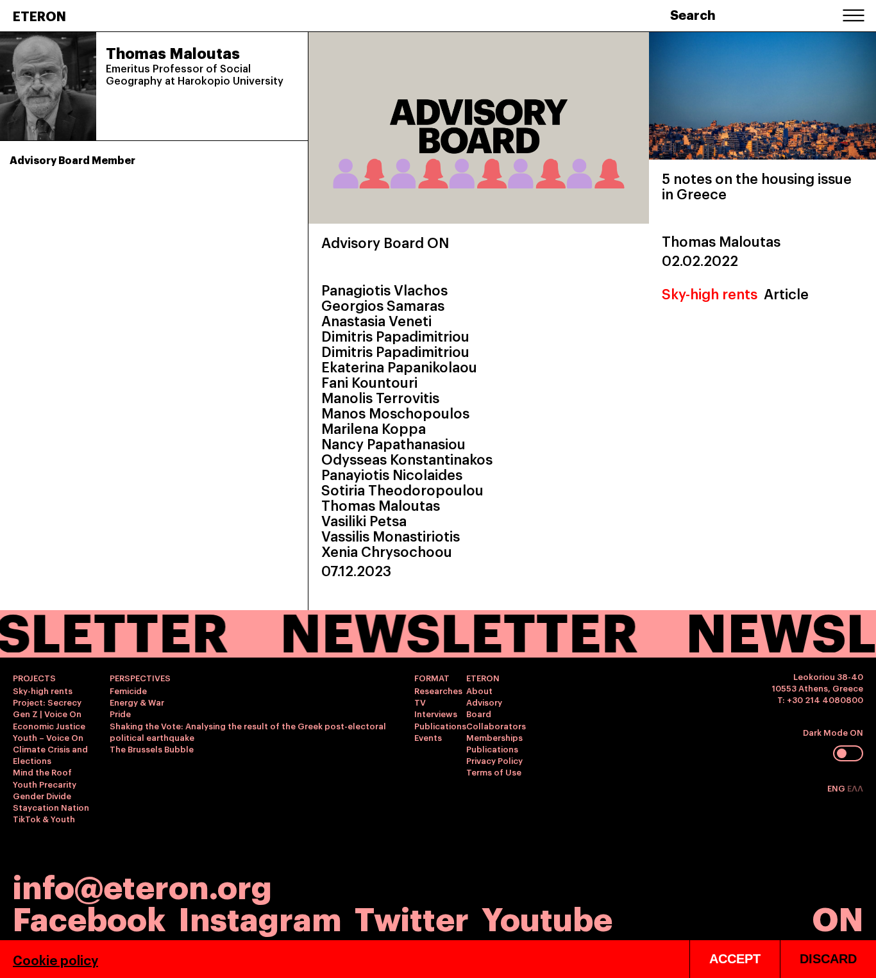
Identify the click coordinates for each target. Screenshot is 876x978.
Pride (120, 713)
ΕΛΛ (855, 787)
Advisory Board (484, 707)
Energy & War (137, 702)
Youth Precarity (44, 784)
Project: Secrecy (47, 702)
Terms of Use (493, 771)
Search (693, 14)
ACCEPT (735, 959)
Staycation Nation (51, 807)
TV (420, 702)
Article (786, 293)
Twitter (412, 917)
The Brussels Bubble (152, 748)
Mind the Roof (42, 771)
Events (428, 737)
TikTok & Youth (44, 818)
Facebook (89, 917)
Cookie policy (55, 959)
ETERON (39, 15)
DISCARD (828, 959)
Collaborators (496, 725)
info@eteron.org (142, 885)
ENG (837, 787)
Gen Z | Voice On (47, 713)
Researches (438, 690)
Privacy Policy (494, 760)
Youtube (547, 917)
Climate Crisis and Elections (50, 754)
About (479, 690)
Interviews (435, 713)
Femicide (128, 690)
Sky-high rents (709, 293)
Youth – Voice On (48, 737)
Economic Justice (49, 725)
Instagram (260, 917)
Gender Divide (42, 795)
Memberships (494, 737)
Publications (440, 725)
